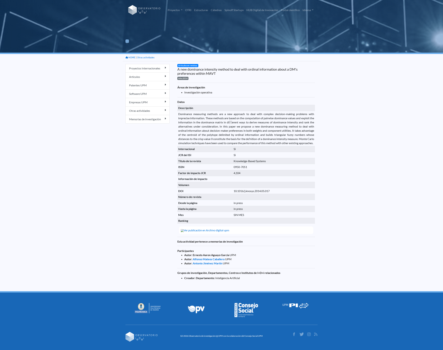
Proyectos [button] (174, 10)
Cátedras (216, 10)
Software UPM (138, 93)
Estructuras (201, 10)
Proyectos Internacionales (144, 68)
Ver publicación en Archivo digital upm (206, 230)
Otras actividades (146, 57)
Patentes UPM (138, 85)
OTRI (188, 10)
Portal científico (290, 10)
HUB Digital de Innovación (262, 10)
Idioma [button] (306, 10)
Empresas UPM (138, 102)
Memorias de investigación (145, 119)
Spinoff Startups (234, 10)
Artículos (134, 76)
